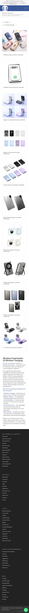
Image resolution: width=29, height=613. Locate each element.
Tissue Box (4, 497)
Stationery (4, 493)
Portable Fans (5, 447)
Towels (3, 484)
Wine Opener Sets (6, 490)
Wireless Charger (6, 445)
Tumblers (4, 515)
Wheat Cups (4, 567)
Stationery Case (5, 592)
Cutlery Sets (4, 536)
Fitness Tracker (5, 452)
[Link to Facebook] (17, 611)
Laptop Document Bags (7, 585)
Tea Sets (4, 500)
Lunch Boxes (5, 479)
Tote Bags (4, 578)
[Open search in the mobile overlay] (20, 8)
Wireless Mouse (5, 457)
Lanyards (4, 529)
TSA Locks (4, 554)
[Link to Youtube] (21, 611)
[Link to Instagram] (19, 611)
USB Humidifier (5, 461)
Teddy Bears (5, 533)
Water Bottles (5, 477)
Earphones (4, 454)
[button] (26, 610)
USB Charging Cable (6, 463)
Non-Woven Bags (6, 580)
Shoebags (4, 590)
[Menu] (25, 8)
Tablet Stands (5, 466)
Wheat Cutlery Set (6, 565)
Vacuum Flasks (5, 513)
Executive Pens (5, 524)
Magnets (4, 522)
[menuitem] (25, 8)
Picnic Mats (4, 481)
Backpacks (4, 587)
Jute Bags (4, 599)
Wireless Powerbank (6, 438)
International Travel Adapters (8, 551)
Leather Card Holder (6, 531)
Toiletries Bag (5, 596)
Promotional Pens (6, 520)
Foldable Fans (5, 488)
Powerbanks (5, 436)
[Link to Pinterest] (24, 611)
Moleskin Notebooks (6, 511)
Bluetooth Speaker (6, 450)
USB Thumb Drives (6, 441)
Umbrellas (4, 486)
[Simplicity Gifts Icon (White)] (12, 8)
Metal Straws (5, 560)
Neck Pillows (4, 556)
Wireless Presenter (6, 459)
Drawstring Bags (5, 583)
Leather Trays (5, 495)
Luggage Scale (5, 558)
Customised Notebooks (7, 527)
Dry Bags (4, 594)
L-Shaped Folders (6, 517)
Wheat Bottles (5, 563)
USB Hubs (4, 443)
